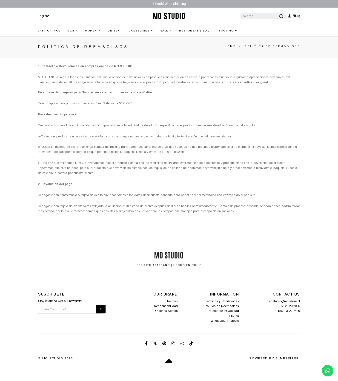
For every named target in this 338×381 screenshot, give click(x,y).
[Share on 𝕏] (155, 343)
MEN (71, 30)
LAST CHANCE (49, 30)
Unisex (114, 30)
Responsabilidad (194, 30)
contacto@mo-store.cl (284, 301)
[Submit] (281, 16)
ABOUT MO (226, 30)
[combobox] (263, 16)
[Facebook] (147, 343)
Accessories (139, 30)
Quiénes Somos (166, 311)
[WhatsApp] (182, 343)
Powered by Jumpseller (274, 358)
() (298, 16)
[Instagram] (174, 343)
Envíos (234, 316)
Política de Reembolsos (222, 306)
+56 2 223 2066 (289, 306)
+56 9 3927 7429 (289, 311)
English (43, 16)
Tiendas (172, 301)
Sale (164, 30)
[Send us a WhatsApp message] (327, 370)
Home (230, 46)
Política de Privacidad (223, 311)
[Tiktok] (191, 343)
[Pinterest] (164, 343)
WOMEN (91, 30)
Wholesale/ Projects (225, 320)
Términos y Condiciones (222, 301)
